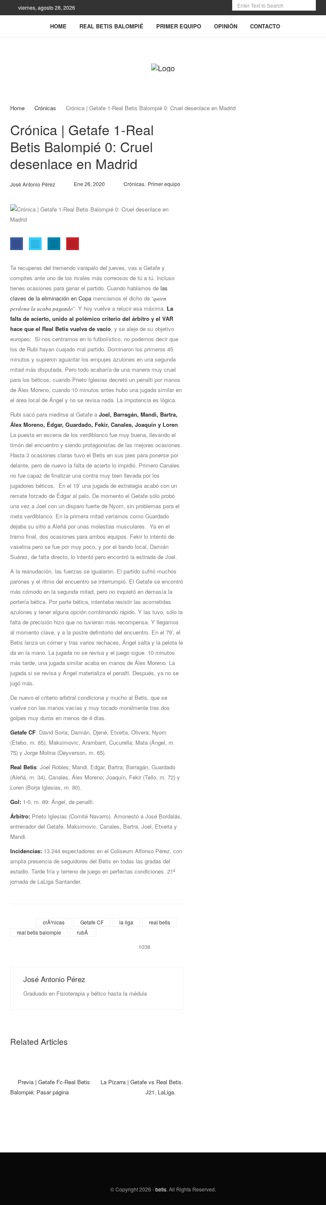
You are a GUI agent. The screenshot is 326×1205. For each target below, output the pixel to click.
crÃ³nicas (54, 922)
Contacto (265, 26)
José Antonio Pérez (54, 979)
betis (160, 1189)
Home (58, 26)
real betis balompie (39, 932)
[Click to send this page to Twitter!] (35, 243)
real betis (159, 922)
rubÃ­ (82, 932)
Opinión (225, 26)
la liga (126, 922)
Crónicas (45, 108)
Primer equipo (164, 183)
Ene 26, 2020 (89, 183)
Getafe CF (92, 922)
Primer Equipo (178, 26)
